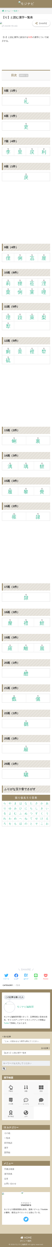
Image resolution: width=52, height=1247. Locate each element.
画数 (26, 1091)
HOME (27, 1237)
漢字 (6, 1148)
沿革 (6, 1179)
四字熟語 (8, 1143)
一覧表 (17, 985)
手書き (11, 1091)
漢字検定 (11, 1116)
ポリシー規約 (25, 1241)
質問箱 (7, 1152)
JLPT (26, 1116)
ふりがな (26, 1104)
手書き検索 (9, 1169)
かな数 (11, 1104)
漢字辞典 (8, 1174)
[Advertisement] (26, 55)
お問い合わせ (10, 1184)
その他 (7, 1133)
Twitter (6, 1023)
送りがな (41, 1104)
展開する (23, 75)
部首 (41, 1091)
